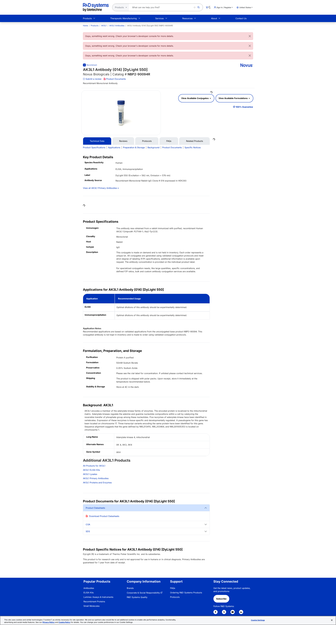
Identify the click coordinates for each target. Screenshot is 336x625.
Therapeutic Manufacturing (123, 18)
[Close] (250, 36)
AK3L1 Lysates (90, 474)
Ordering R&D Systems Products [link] (186, 592)
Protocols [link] (175, 597)
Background (153, 147)
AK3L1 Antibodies (116, 25)
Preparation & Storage (134, 147)
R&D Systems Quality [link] (137, 597)
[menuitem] (85, 25)
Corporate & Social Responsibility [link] (143, 592)
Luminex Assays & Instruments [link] (98, 597)
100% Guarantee (244, 107)
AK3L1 (104, 25)
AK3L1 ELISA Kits (91, 470)
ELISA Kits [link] (88, 592)
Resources (187, 18)
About (214, 18)
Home (85, 25)
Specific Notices (193, 147)
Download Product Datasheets (104, 516)
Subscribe (221, 598)
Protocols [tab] (147, 141)
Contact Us (240, 18)
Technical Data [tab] (97, 141)
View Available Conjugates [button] (195, 98)
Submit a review (93, 79)
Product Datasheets (95, 508)
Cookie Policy (64, 622)
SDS (88, 531)
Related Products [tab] (194, 141)
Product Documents (116, 79)
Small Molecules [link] (91, 606)
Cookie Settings (258, 620)
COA (88, 524)
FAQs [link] (172, 588)
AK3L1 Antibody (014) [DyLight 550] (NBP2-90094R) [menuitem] (150, 25)
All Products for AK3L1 (94, 465)
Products (87, 18)
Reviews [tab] (123, 141)
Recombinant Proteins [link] (94, 601)
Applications (114, 147)
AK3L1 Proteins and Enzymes (97, 482)
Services (159, 18)
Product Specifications (94, 147)
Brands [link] (130, 588)
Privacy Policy (49, 622)
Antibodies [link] (88, 588)
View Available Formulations (233, 98)
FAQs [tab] (168, 141)
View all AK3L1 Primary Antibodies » (101, 188)
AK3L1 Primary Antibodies (96, 478)
